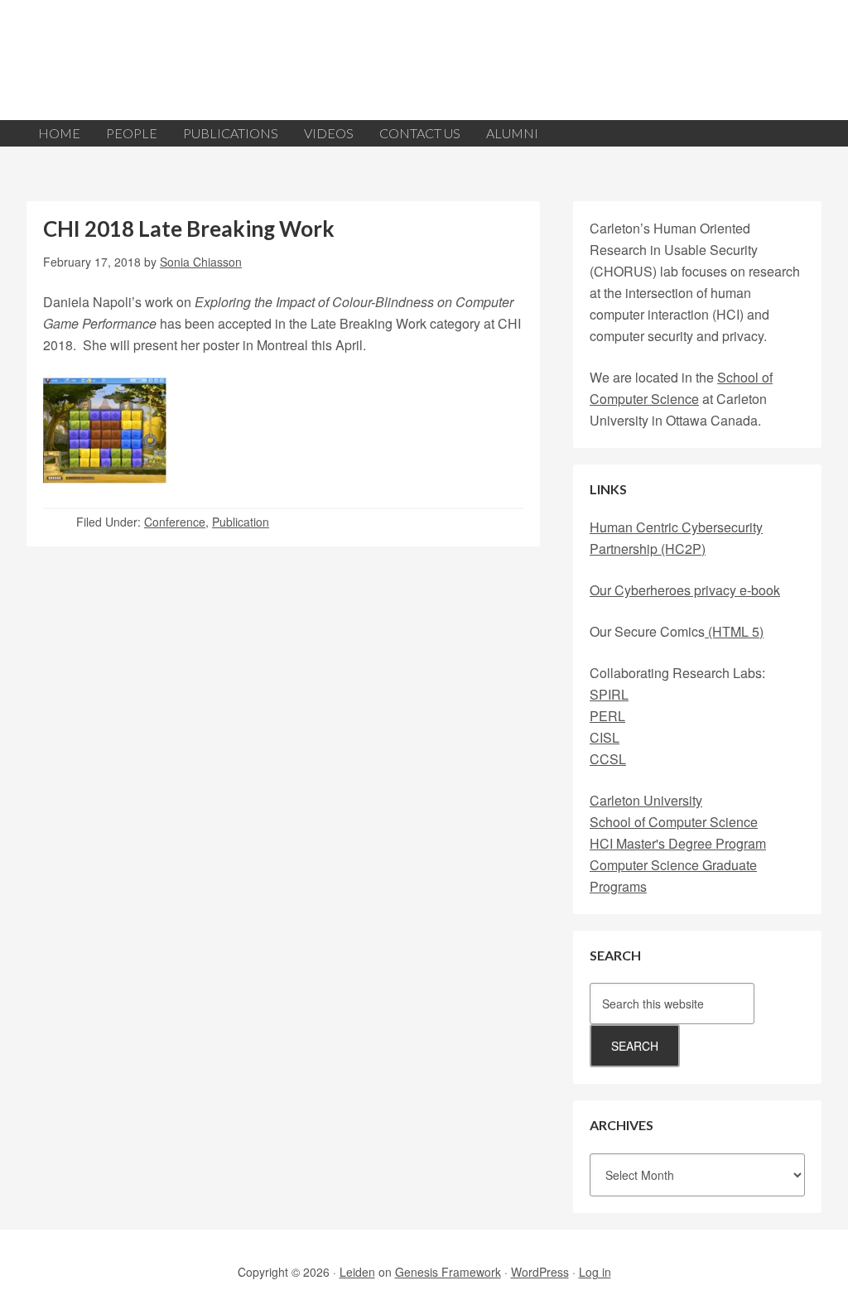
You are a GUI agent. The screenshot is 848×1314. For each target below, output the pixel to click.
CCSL (608, 758)
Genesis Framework (448, 1271)
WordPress (540, 1271)
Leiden (357, 1271)
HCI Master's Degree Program (678, 843)
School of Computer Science (674, 821)
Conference (174, 521)
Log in (595, 1271)
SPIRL (609, 694)
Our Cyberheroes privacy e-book (685, 589)
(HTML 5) (734, 631)
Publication (240, 521)
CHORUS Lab (424, 60)
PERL (607, 715)
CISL (604, 737)
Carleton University (646, 800)
